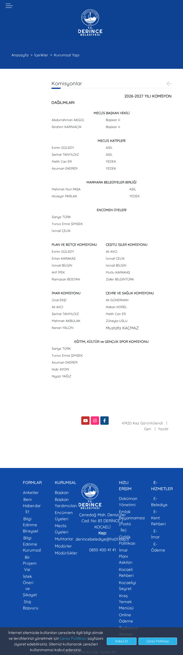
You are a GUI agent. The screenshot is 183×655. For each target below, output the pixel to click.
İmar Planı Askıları (125, 556)
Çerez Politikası (73, 638)
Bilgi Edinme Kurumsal (32, 544)
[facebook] (104, 420)
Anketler (31, 492)
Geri (147, 428)
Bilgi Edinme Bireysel (30, 524)
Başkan (62, 492)
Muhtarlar (64, 538)
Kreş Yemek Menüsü (126, 601)
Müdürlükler (66, 552)
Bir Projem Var (30, 563)
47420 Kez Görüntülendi (142, 423)
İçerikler (41, 55)
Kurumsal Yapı (66, 55)
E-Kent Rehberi (158, 517)
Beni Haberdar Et (32, 505)
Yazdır (163, 428)
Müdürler (63, 545)
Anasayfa (20, 55)
